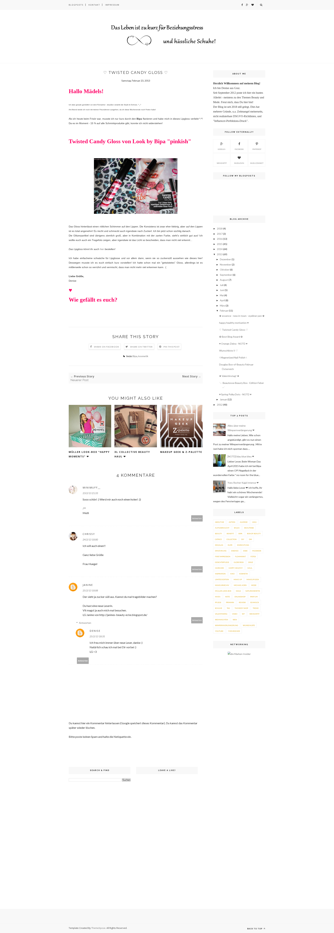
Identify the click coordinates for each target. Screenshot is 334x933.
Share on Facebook (106, 346)
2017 (219, 233)
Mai (222, 295)
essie (245, 551)
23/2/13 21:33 (90, 493)
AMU (254, 522)
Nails (238, 591)
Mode (253, 585)
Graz (250, 562)
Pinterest (256, 149)
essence (234, 551)
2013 (219, 254)
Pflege (218, 602)
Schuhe (218, 608)
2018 (219, 228)
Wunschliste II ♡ (228, 350)
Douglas (219, 545)
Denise (95, 630)
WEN (235, 620)
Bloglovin (239, 163)
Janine (88, 585)
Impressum (112, 4)
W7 (243, 614)
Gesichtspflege (222, 562)
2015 (219, 244)
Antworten (197, 518)
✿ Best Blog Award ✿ (231, 336)
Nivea (217, 597)
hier (102, 249)
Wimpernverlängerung (226, 625)
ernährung (220, 551)
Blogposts (76, 4)
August (224, 279)
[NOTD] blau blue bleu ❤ (241, 456)
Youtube (219, 631)
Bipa (135, 356)
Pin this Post (172, 346)
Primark (230, 602)
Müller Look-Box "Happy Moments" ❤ (89, 454)
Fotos (253, 556)
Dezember (225, 259)
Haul (249, 568)
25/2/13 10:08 (90, 590)
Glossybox (239, 562)
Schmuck (254, 602)
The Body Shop (241, 608)
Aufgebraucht (222, 528)
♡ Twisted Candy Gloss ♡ (233, 329)
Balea (237, 528)
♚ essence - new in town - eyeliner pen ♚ (242, 315)
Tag (228, 608)
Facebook (239, 149)
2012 (219, 404)
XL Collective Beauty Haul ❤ (132, 454)
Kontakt (94, 4)
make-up (238, 579)
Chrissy (89, 534)
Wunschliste (249, 625)
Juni (222, 290)
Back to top (255, 928)
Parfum (254, 597)
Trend (256, 608)
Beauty (218, 533)
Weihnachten (221, 620)
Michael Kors (240, 585)
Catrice (218, 539)
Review (242, 602)
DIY (242, 539)
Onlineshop (239, 597)
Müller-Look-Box (223, 591)
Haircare (219, 568)
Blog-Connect (256, 163)
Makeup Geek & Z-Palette (181, 452)
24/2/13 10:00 (90, 539)
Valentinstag (221, 614)
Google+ (222, 149)
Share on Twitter (141, 346)
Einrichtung (243, 545)
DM (250, 539)
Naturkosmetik (252, 591)
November (225, 264)
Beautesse (249, 528)
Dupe (230, 545)
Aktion (232, 522)
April (222, 300)
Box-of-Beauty (254, 533)
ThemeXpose (98, 928)
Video (234, 614)
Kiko (232, 574)
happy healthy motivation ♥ (234, 322)
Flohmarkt (240, 556)
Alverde (244, 522)
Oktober (224, 269)
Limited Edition (222, 579)
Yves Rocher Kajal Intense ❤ (243, 482)
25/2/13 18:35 (97, 636)
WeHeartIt (222, 163)
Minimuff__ (92, 487)
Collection (231, 539)
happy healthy (236, 568)
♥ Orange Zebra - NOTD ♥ (233, 343)
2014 (219, 249)
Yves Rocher (234, 631)
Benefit (230, 533)
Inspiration (220, 574)
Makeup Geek (252, 579)
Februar (224, 310)
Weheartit (254, 614)
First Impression (222, 556)
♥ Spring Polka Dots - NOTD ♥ (235, 394)
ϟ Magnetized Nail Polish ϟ (233, 357)
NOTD (227, 597)
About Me (219, 522)
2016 (219, 238)
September (226, 274)
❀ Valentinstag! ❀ (229, 375)
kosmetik (143, 356)
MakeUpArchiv (222, 585)
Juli (221, 285)
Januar (223, 399)
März (222, 305)
